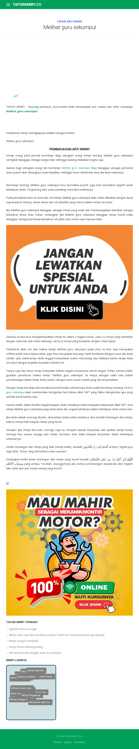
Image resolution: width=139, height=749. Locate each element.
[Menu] (8, 4)
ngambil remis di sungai (22, 629)
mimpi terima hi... (20, 674)
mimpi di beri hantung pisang (26, 646)
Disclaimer (79, 742)
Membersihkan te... (37, 697)
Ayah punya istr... (20, 701)
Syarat (67, 742)
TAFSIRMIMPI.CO (27, 4)
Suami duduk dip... (21, 679)
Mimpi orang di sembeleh (24, 641)
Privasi (57, 742)
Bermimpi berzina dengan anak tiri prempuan (35, 652)
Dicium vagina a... (19, 707)
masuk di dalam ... (33, 705)
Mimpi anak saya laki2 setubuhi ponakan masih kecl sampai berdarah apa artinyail (56, 635)
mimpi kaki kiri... (35, 677)
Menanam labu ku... (41, 701)
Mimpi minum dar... (26, 687)
